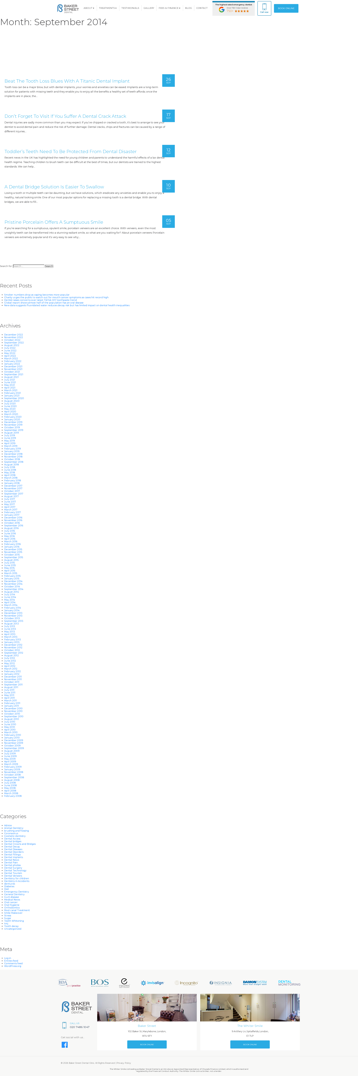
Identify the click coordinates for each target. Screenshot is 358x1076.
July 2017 (9, 499)
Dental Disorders (13, 852)
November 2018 (13, 456)
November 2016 (13, 520)
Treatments (107, 8)
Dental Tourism (13, 873)
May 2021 (9, 385)
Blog (188, 8)
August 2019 (11, 432)
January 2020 (12, 419)
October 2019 (12, 427)
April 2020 (10, 411)
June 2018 (10, 470)
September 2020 (14, 398)
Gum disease (11, 897)
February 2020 (13, 417)
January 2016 (11, 546)
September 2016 (13, 525)
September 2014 (13, 589)
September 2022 (14, 342)
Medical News (12, 899)
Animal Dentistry (13, 828)
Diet (6, 889)
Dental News (11, 860)
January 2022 (12, 364)
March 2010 (11, 732)
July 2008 (10, 782)
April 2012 (10, 666)
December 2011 (13, 676)
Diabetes (9, 886)
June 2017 (10, 501)
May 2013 (9, 631)
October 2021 (12, 371)
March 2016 (10, 541)
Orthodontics (12, 907)
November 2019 (13, 425)
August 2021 (11, 377)
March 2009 (11, 764)
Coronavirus (11, 833)
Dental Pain (11, 862)
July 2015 (9, 562)
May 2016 (9, 536)
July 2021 (9, 379)
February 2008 (13, 796)
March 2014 (10, 605)
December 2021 (13, 366)
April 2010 (10, 729)
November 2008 (13, 772)
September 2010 (13, 716)
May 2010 (9, 727)
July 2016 (9, 531)
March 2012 (10, 668)
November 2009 (13, 743)
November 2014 (13, 584)
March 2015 (10, 573)
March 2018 (11, 478)
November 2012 (13, 647)
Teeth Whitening (14, 921)
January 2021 (11, 395)
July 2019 (9, 435)
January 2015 (11, 578)
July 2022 (10, 348)
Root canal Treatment (17, 910)
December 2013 (13, 613)
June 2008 (10, 785)
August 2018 (11, 464)
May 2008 (10, 788)
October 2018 (12, 459)
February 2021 (12, 393)
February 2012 (12, 671)
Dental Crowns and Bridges (20, 844)
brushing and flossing (16, 830)
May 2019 (9, 440)
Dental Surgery (13, 868)
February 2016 (12, 544)
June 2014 (10, 597)
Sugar (7, 918)
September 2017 (13, 493)
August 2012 (11, 655)
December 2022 (13, 334)
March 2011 (10, 700)
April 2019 (10, 443)
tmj (6, 923)
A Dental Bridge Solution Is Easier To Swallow (54, 186)
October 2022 (12, 340)
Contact (202, 8)
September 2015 (13, 557)
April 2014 (10, 602)
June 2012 (10, 660)
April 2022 (10, 356)
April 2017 (10, 507)
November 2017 (13, 488)
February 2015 (12, 576)
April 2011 (9, 698)
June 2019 (10, 438)
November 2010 (13, 711)
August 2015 (11, 560)
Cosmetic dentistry (15, 836)
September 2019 (13, 430)
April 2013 (10, 634)
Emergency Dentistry (16, 891)
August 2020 (11, 401)
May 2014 (9, 599)
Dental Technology (15, 870)
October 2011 (11, 682)
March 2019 (10, 446)
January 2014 (11, 610)
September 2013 (13, 621)
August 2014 (11, 592)
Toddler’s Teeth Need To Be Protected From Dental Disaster (70, 151)
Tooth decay (11, 926)
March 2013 (10, 637)
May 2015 (9, 568)
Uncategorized (12, 929)
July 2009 (10, 753)
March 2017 (10, 509)
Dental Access (12, 838)
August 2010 (11, 719)
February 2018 (12, 480)
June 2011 (9, 692)
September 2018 (13, 462)
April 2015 (9, 570)
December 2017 (13, 485)
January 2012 (11, 674)
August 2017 (11, 496)
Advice (8, 825)
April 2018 (10, 475)
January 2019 (11, 451)
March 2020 (11, 414)
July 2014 (9, 594)
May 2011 (9, 695)
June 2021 (10, 382)
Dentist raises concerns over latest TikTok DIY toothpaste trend (40, 300)
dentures (9, 883)
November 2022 (13, 337)
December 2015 (13, 549)
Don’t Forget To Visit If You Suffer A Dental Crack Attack (65, 116)
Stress (7, 915)
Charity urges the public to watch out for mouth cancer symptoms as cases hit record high (56, 297)
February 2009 (13, 767)
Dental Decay (12, 846)
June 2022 (10, 350)
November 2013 (13, 615)
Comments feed (13, 963)
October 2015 (12, 554)
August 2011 (11, 687)
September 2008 (14, 777)
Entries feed (11, 960)
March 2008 (11, 793)
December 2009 (13, 740)
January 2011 (11, 706)
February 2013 (12, 639)
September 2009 (14, 748)
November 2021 (13, 369)
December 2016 (13, 517)
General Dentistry (14, 894)
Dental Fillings (12, 854)
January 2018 (12, 483)
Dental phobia (12, 865)
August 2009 (11, 751)
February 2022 (12, 361)
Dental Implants (13, 857)
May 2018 (9, 472)
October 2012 (12, 650)
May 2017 (9, 504)
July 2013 (9, 626)
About (88, 8)
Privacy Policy (124, 1063)
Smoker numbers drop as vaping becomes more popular (37, 294)
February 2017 (12, 512)
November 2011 (13, 679)
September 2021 (13, 374)
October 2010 (12, 713)
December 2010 (13, 708)
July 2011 (9, 690)
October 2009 (12, 745)
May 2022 (9, 353)
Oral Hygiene (11, 905)
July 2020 (10, 403)
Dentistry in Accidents (16, 881)
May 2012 (9, 663)
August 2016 (11, 528)
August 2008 (12, 780)
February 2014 (12, 607)
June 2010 (10, 724)
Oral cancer (11, 902)
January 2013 (11, 642)
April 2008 (10, 790)
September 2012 (13, 653)
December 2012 (13, 645)
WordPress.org (12, 966)
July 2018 (9, 467)
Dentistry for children (16, 878)
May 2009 (10, 759)
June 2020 (10, 406)
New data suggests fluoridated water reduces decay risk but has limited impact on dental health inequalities (66, 305)
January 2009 (12, 769)
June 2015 (10, 565)
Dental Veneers (13, 876)
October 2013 (12, 618)
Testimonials (130, 8)
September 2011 (13, 684)
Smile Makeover (13, 913)
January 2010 (12, 737)
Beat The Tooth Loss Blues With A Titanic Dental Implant (67, 81)
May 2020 (10, 409)
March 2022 (11, 358)
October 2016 (12, 523)
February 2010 (12, 735)
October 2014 (12, 586)
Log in (7, 958)
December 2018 (13, 454)
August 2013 (11, 623)
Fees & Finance (169, 8)
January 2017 (11, 515)
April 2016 (9, 539)
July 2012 (9, 658)
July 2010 (9, 721)
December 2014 (13, 581)
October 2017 (12, 491)
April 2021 (10, 387)
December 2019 (13, 422)
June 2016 (10, 533)
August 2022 (11, 345)
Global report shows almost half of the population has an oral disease (43, 302)
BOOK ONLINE (286, 8)
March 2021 (10, 390)
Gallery (149, 8)
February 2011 (12, 703)
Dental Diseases (13, 849)
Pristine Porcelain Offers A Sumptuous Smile (53, 222)
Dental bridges (12, 841)
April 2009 (10, 761)
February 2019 (12, 448)
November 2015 (13, 552)
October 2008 (12, 774)
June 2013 (10, 629)
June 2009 (10, 756)
